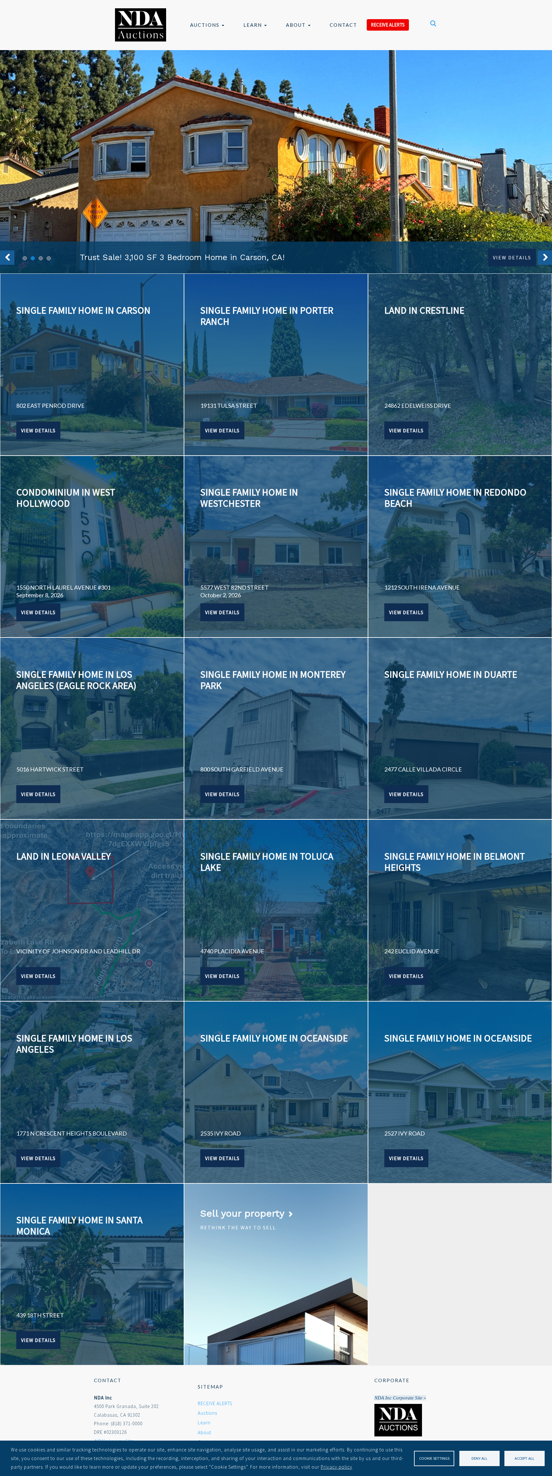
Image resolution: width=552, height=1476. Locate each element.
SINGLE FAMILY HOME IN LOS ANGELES (74, 1043)
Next (545, 257)
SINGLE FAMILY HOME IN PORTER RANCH (266, 315)
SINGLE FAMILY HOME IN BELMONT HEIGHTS (454, 861)
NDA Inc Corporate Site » (400, 1397)
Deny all (479, 1458)
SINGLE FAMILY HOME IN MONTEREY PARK (272, 679)
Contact (343, 25)
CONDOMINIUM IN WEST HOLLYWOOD (65, 497)
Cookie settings (434, 1458)
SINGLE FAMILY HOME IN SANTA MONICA (79, 1225)
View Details (512, 257)
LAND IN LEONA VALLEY (63, 856)
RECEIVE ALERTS (388, 25)
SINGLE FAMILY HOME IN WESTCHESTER (249, 497)
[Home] (140, 24)
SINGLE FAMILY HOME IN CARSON (83, 310)
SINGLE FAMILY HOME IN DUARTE (450, 674)
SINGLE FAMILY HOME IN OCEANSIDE (274, 1038)
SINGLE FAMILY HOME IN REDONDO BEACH (455, 497)
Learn (253, 25)
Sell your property (243, 1213)
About (296, 25)
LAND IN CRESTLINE (424, 310)
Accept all (524, 1458)
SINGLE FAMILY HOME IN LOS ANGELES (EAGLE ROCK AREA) (76, 679)
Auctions (205, 25)
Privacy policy (336, 1467)
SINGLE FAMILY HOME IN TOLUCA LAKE (266, 861)
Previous (7, 257)
